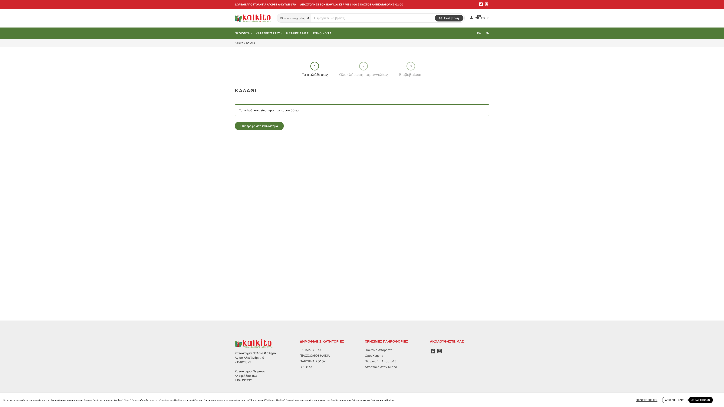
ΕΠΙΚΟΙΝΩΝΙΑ (322, 33)
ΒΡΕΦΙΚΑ (306, 367)
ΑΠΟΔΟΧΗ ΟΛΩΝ (700, 400)
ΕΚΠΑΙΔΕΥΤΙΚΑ (310, 350)
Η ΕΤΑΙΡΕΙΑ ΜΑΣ (297, 33)
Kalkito (239, 42)
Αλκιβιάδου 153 (246, 376)
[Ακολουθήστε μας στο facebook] (481, 4)
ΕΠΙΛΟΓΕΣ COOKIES (646, 400)
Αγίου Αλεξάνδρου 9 (249, 358)
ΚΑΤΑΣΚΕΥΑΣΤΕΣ (268, 33)
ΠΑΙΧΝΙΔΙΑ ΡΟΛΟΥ (313, 361)
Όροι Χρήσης (374, 355)
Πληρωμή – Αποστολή (380, 361)
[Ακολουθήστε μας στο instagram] (486, 4)
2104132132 (243, 380)
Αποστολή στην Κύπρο (381, 367)
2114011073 (243, 362)
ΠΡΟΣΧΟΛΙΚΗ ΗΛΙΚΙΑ (315, 355)
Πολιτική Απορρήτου (379, 350)
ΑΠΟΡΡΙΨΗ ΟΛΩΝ (674, 400)
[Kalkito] (253, 343)
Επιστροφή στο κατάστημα (259, 126)
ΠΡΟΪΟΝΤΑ (242, 33)
